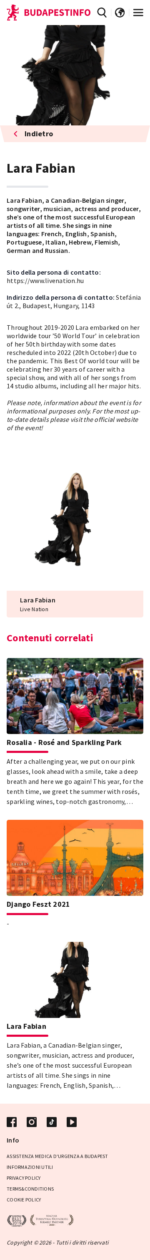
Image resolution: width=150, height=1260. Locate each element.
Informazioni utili (30, 1167)
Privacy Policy (24, 1178)
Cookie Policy (24, 1199)
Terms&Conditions (30, 1189)
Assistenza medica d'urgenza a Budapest (57, 1156)
